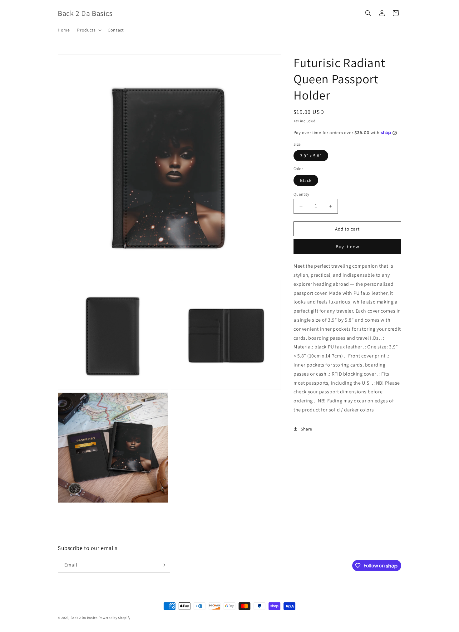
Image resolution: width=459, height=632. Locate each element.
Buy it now (347, 247)
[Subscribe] (163, 565)
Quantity (301, 194)
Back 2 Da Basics (84, 617)
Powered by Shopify (115, 617)
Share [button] (306, 429)
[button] (88, 29)
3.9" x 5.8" (311, 155)
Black (306, 180)
